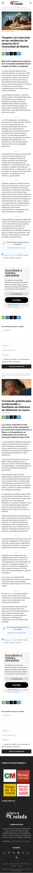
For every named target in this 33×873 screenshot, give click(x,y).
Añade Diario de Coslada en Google (16, 247)
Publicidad (13, 866)
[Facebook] (7, 53)
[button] (3, 3)
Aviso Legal (22, 304)
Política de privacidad (14, 863)
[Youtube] (16, 857)
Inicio (3, 7)
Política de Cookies (25, 863)
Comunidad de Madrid (15, 7)
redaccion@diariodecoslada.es (21, 841)
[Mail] (13, 853)
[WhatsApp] (3, 53)
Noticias (7, 7)
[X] (11, 53)
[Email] (15, 53)
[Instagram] (9, 852)
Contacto (20, 866)
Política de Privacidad (13, 307)
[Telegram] (19, 53)
